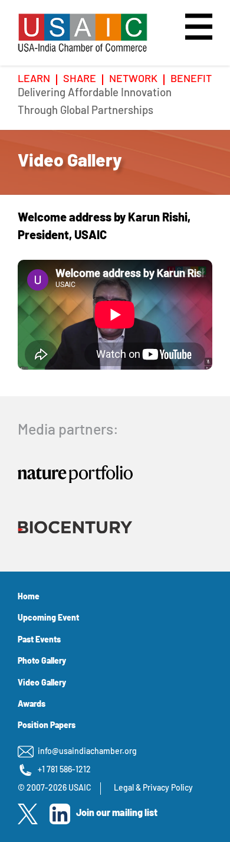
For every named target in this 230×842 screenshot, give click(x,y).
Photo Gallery (42, 661)
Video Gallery (42, 683)
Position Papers (46, 726)
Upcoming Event (48, 618)
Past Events (39, 640)
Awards (31, 704)
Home (29, 597)
